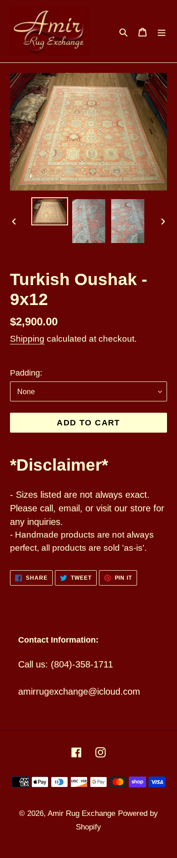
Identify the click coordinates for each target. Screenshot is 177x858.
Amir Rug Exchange (81, 813)
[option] (49, 211)
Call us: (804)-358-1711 (65, 664)
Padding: (26, 372)
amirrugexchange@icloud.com (79, 691)
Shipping (27, 338)
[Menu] (161, 31)
